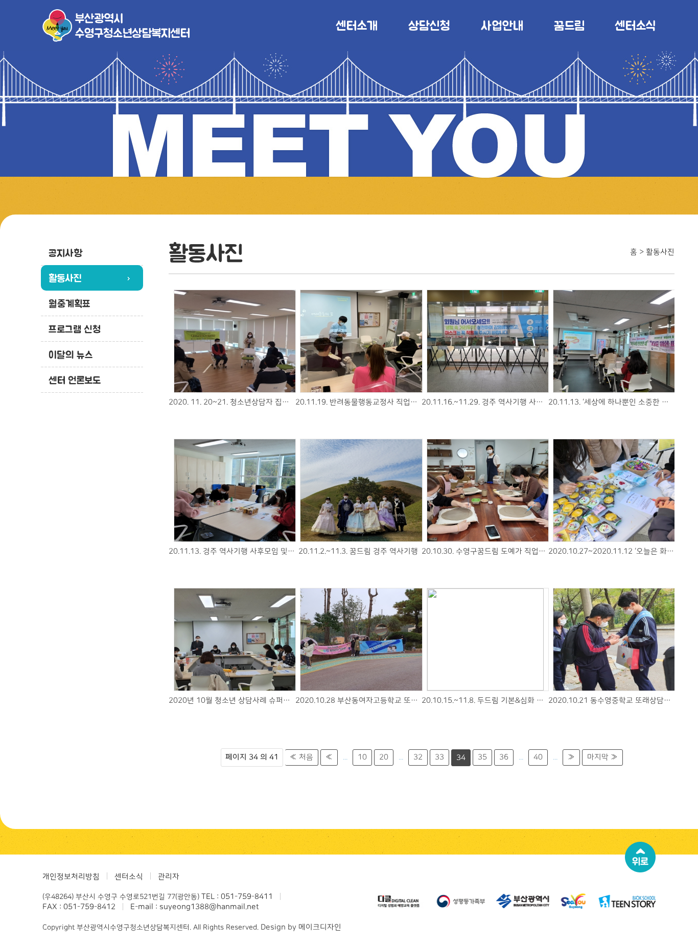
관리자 (168, 876)
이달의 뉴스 (71, 354)
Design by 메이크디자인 (301, 927)
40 (538, 757)
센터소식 (635, 25)
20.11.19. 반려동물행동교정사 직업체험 (358, 402)
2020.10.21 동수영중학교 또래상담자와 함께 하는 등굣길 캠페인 (611, 700)
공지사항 (65, 253)
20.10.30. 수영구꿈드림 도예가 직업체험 (485, 551)
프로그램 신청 (75, 329)
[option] (383, 901)
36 (503, 757)
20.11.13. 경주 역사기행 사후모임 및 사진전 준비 (232, 551)
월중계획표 (69, 303)
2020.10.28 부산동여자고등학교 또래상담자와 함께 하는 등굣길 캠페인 (358, 700)
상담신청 (429, 25)
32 (418, 757)
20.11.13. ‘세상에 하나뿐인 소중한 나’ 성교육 (611, 402)
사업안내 (502, 25)
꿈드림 (569, 25)
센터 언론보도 (75, 380)
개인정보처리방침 (71, 876)
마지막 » (602, 757)
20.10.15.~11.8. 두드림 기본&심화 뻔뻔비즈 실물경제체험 (485, 700)
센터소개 (357, 25)
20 (383, 757)
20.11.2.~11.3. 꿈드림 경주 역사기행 (358, 551)
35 (482, 757)
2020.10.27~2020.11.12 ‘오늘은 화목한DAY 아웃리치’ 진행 (611, 551)
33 (439, 757)
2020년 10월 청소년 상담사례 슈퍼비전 (232, 700)
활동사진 (65, 278)
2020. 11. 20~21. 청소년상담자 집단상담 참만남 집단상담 (232, 402)
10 (362, 757)
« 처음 (301, 757)
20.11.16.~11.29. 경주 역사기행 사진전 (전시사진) (485, 402)
